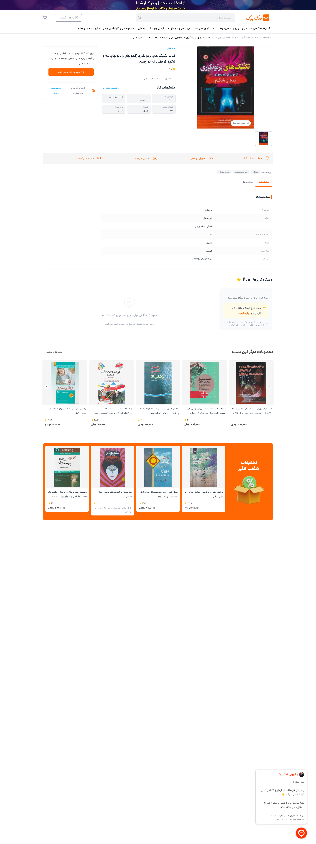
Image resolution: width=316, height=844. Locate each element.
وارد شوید (244, 313)
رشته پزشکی (224, 172)
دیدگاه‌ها (248, 182)
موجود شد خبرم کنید (69, 72)
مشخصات (263, 182)
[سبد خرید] (44, 18)
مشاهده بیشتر (54, 352)
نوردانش (171, 48)
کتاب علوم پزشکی (153, 78)
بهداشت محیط (241, 172)
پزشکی (255, 172)
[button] (46, 387)
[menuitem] (260, 28)
